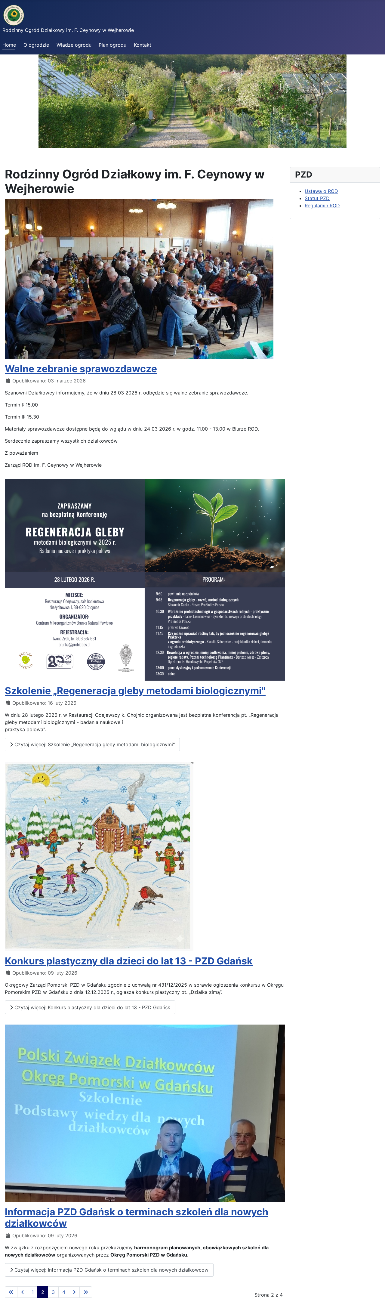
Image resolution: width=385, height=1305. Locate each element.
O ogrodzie (36, 45)
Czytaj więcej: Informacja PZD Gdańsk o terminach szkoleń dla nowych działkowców (110, 1270)
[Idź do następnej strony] (74, 1292)
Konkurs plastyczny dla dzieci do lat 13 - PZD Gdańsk (129, 961)
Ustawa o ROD (321, 191)
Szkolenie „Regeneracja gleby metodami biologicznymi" (135, 691)
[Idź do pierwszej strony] (11, 1292)
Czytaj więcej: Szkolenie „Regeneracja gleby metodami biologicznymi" (94, 744)
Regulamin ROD (322, 206)
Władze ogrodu (74, 45)
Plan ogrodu (112, 45)
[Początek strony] (374, 1294)
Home (9, 45)
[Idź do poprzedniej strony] (22, 1292)
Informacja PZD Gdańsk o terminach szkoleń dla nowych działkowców (136, 1217)
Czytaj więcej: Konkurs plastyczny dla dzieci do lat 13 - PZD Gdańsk (91, 1007)
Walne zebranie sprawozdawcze (81, 369)
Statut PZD (317, 198)
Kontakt (142, 45)
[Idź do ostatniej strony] (85, 1292)
